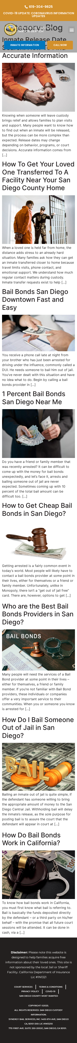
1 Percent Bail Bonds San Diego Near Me (33, 398)
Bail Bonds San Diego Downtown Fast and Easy (35, 299)
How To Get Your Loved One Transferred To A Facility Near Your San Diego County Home (38, 176)
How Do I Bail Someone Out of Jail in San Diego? (38, 728)
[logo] (32, 29)
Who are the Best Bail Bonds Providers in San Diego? (38, 614)
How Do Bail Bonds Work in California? (31, 839)
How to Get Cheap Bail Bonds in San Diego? (37, 509)
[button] (71, 29)
